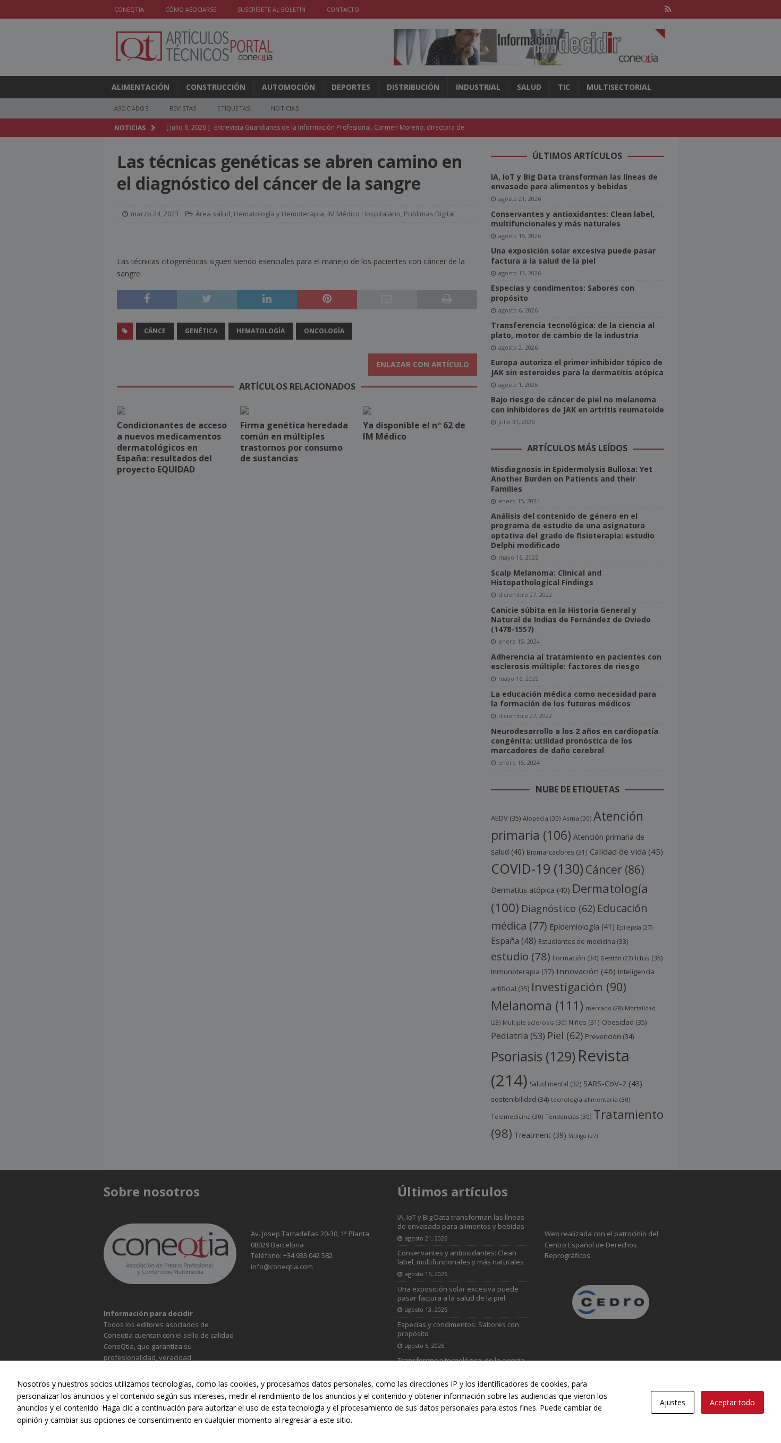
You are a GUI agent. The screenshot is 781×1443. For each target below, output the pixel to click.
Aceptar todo (732, 1402)
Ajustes (672, 1402)
